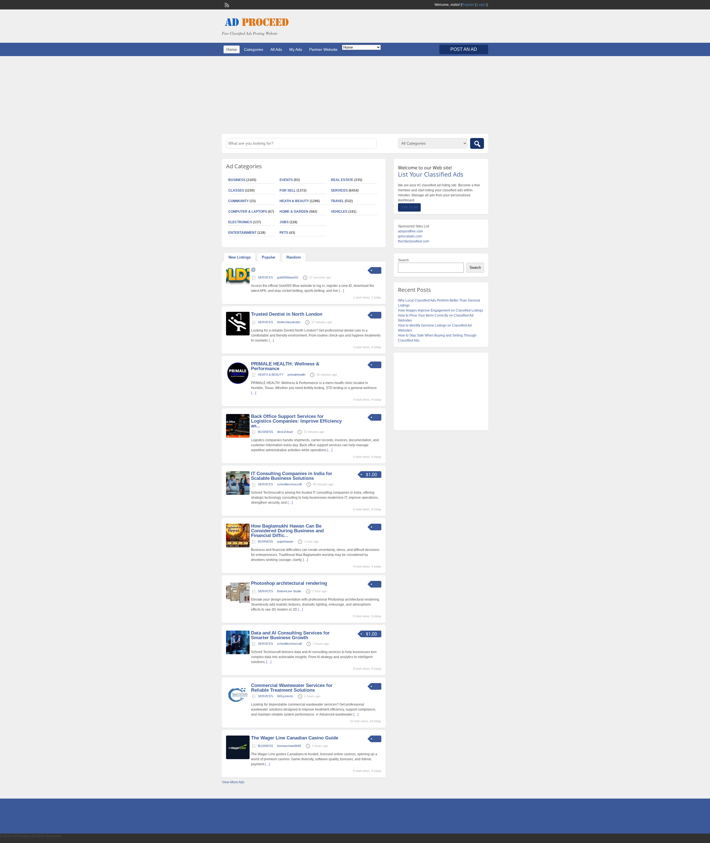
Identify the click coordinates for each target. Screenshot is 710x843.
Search (403, 260)
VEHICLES (339, 212)
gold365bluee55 (287, 277)
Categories (253, 49)
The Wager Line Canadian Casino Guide (294, 738)
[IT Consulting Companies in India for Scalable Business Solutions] (238, 494)
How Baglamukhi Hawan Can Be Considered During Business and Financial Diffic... (287, 530)
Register (468, 5)
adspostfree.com (410, 231)
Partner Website (323, 49)
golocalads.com (410, 236)
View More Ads (233, 782)
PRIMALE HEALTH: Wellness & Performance (285, 366)
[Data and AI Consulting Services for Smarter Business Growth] (238, 653)
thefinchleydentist (288, 322)
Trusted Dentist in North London (286, 314)
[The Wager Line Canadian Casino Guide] (238, 758)
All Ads (276, 49)
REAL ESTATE (342, 180)
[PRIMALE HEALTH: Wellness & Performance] (238, 384)
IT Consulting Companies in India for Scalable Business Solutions (291, 476)
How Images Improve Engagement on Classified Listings (440, 310)
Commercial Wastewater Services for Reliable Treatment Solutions (292, 688)
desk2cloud (285, 431)
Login (481, 5)
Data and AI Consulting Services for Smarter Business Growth (290, 635)
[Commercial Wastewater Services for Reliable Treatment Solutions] (238, 705)
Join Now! (409, 207)
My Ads (295, 49)
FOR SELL (288, 190)
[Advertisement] (355, 95)
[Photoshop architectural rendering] (238, 603)
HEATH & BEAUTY (294, 201)
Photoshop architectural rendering (289, 583)
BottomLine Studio (289, 591)
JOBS (284, 222)
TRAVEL (337, 201)
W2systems (285, 696)
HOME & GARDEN (294, 212)
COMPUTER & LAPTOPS (247, 212)
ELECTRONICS (240, 222)
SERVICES (339, 190)
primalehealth (296, 374)
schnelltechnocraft (289, 484)
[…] (341, 291)
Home (231, 49)
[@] (238, 285)
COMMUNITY (238, 201)
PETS (284, 233)
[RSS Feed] (226, 4)
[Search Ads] (477, 143)
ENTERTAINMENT (242, 233)
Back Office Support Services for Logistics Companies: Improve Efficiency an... (296, 421)
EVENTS (286, 180)
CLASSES (236, 190)
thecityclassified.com (413, 241)
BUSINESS (236, 180)
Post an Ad (463, 49)
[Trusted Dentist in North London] (238, 334)
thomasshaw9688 (289, 745)
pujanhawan (285, 541)
